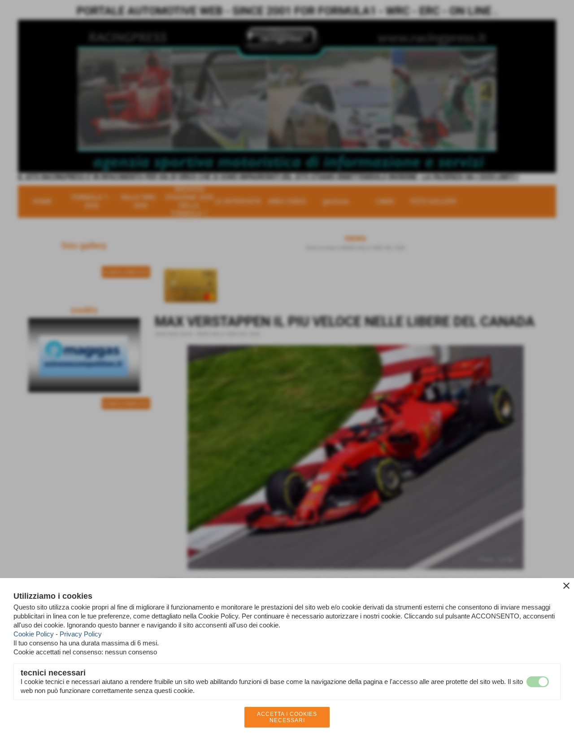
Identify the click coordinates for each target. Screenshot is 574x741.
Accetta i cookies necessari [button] (287, 717)
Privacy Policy (81, 634)
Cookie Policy (33, 634)
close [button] (566, 585)
